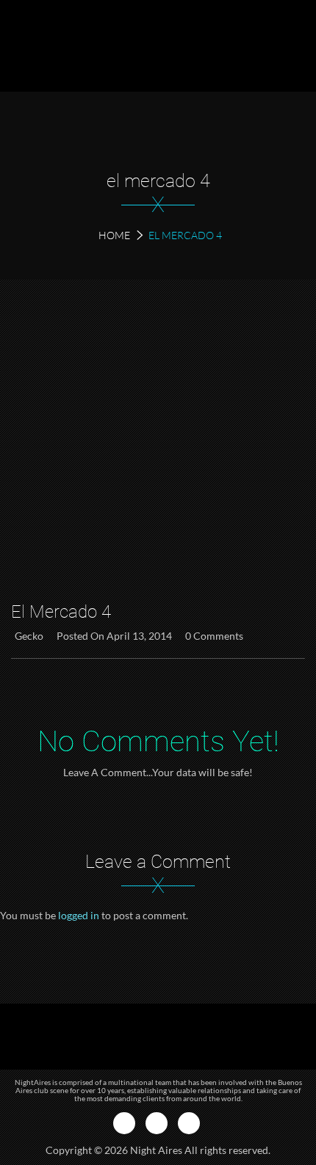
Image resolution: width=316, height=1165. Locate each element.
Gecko (29, 635)
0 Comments (214, 635)
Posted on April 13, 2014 (114, 635)
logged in (78, 915)
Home (114, 235)
